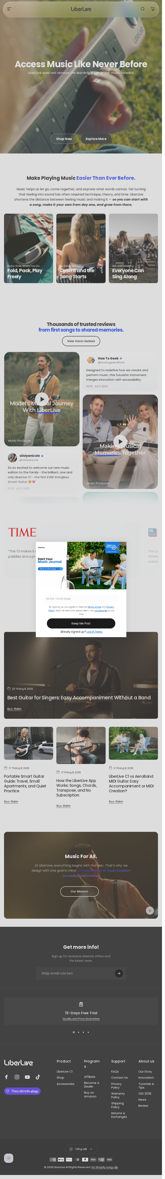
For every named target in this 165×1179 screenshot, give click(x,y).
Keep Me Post (81, 623)
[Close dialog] (120, 547)
